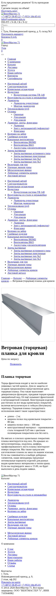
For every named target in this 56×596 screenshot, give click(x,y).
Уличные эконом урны (19, 167)
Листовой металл (16, 175)
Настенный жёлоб (17, 83)
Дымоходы (13, 100)
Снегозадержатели (17, 86)
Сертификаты (14, 78)
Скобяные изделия (17, 136)
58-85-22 (11, 16)
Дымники (19, 125)
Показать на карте (10, 582)
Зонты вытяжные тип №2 (27, 159)
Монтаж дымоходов (24, 106)
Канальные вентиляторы (20, 139)
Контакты (12, 75)
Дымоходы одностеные (26, 103)
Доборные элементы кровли (22, 173)
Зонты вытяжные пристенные (30, 156)
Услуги (11, 70)
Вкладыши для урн (17, 164)
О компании (14, 61)
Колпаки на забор (16, 134)
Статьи (11, 565)
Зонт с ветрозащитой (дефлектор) (31, 128)
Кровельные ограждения (20, 89)
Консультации (14, 557)
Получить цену (9, 11)
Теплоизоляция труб (18, 108)
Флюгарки (19, 131)
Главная (11, 59)
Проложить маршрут (12, 34)
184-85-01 (31, 16)
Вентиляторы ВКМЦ (25, 142)
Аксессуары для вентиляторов (30, 147)
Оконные (18, 114)
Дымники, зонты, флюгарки (22, 122)
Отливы (11, 111)
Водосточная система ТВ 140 (29, 95)
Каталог (11, 64)
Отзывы (11, 563)
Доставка (12, 67)
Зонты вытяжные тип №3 (27, 161)
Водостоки (13, 92)
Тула (3, 48)
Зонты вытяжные (16, 150)
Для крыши (20, 117)
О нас (10, 549)
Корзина (9, 37)
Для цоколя (20, 120)
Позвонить (15, 364)
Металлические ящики (19, 170)
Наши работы (14, 73)
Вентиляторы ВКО (24, 145)
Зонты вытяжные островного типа (32, 153)
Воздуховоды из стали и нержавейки (27, 97)
